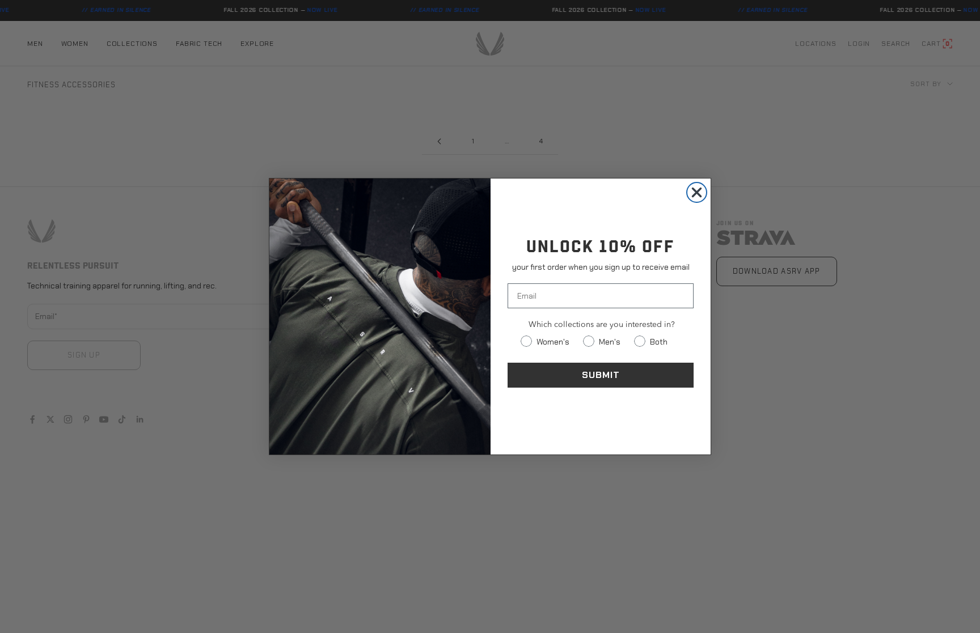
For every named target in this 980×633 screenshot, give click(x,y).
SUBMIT (601, 375)
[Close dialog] (697, 192)
